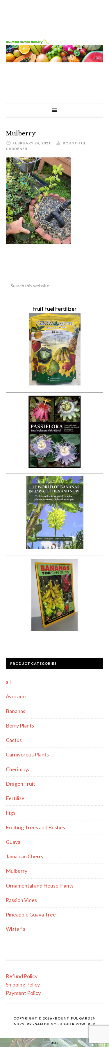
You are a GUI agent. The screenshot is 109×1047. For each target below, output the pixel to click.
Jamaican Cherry (25, 856)
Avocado (16, 696)
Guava (13, 842)
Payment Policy (23, 993)
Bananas (15, 711)
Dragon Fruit (20, 783)
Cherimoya (18, 769)
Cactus (14, 740)
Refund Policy (21, 976)
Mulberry (16, 871)
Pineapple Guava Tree (31, 914)
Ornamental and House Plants (40, 885)
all (8, 682)
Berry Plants (20, 725)
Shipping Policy (23, 984)
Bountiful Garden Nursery (54, 51)
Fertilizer (16, 798)
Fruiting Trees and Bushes (35, 827)
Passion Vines (21, 900)
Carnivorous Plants (27, 754)
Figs (10, 812)
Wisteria (15, 929)
